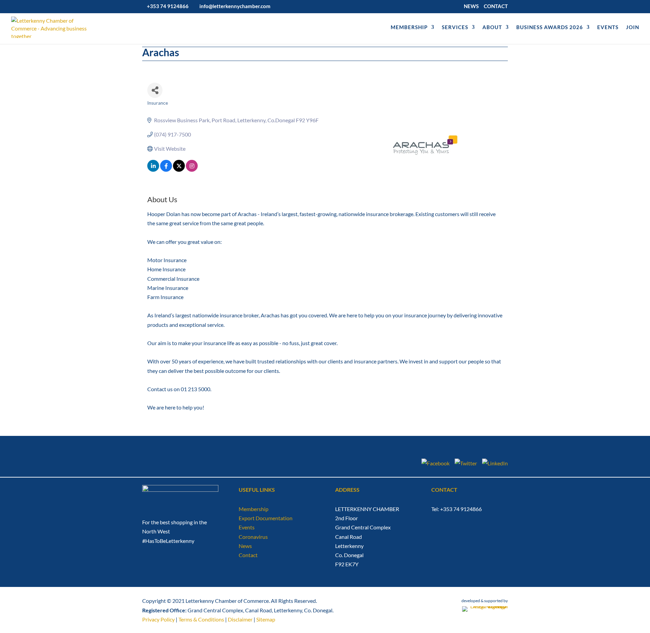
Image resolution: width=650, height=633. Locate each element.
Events (247, 527)
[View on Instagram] (192, 169)
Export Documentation (265, 518)
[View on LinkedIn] (153, 169)
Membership (253, 509)
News (245, 546)
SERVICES (455, 27)
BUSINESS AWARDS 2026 (549, 27)
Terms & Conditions (201, 619)
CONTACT (496, 6)
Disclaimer (240, 619)
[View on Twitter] (179, 169)
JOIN (632, 27)
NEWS (471, 6)
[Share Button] (154, 90)
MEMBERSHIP (409, 27)
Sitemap (265, 619)
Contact (248, 555)
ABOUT (492, 27)
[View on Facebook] (166, 169)
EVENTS (608, 27)
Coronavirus (253, 536)
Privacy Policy (158, 619)
